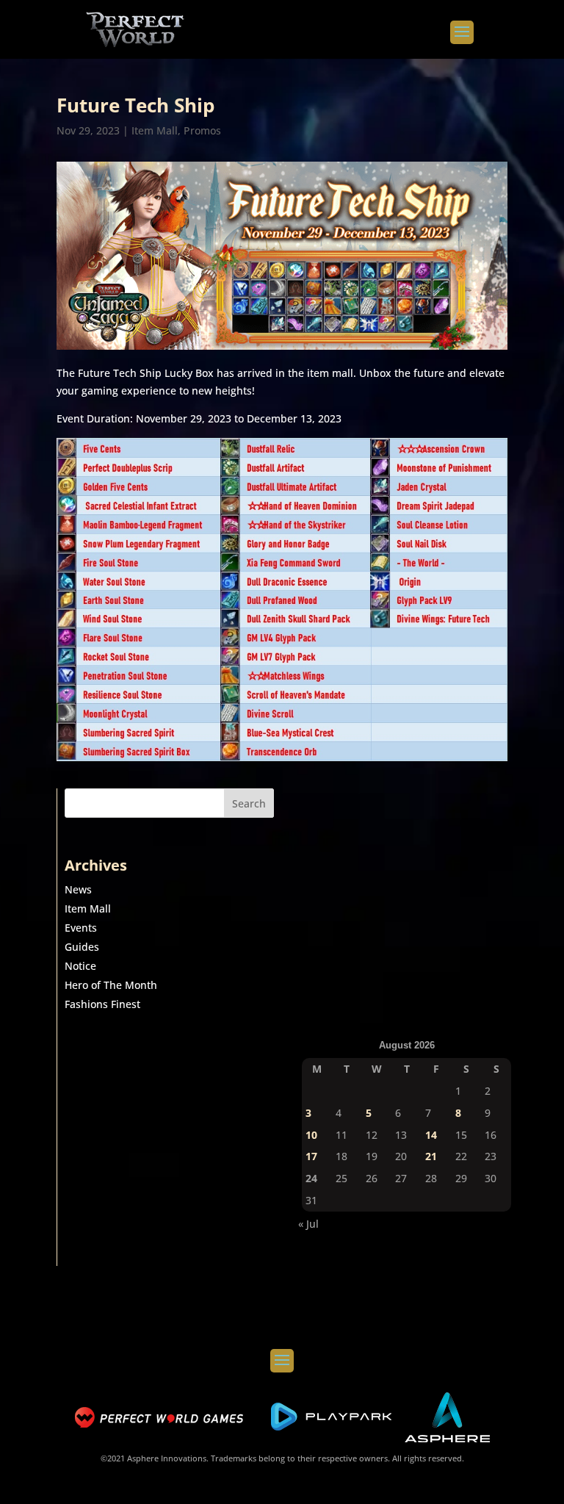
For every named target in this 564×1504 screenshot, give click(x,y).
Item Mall (154, 130)
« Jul (308, 1224)
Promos (202, 130)
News (78, 889)
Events (81, 928)
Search (249, 803)
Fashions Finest (102, 1004)
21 (431, 1156)
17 (311, 1156)
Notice (80, 966)
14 (431, 1135)
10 (311, 1135)
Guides (82, 947)
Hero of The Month (111, 985)
